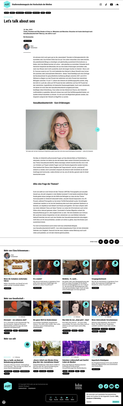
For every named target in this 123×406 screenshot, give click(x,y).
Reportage (102, 331)
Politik (48, 12)
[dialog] (103, 398)
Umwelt (12, 12)
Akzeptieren (116, 402)
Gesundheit (28, 12)
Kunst (77, 371)
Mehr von (16, 250)
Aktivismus (42, 371)
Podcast (7, 373)
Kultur (6, 12)
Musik (82, 371)
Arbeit (15, 330)
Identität (74, 330)
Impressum (31, 388)
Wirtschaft (36, 12)
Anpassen (88, 402)
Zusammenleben (23, 330)
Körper (81, 330)
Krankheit (95, 331)
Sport (42, 12)
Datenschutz (23, 388)
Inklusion (16, 371)
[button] (25, 129)
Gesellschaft (19, 12)
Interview (50, 371)
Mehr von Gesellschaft (13, 298)
